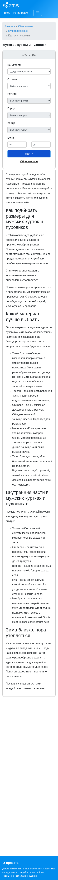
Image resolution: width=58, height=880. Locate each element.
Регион (12, 93)
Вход (7, 12)
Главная (10, 26)
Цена (10, 137)
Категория (14, 64)
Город (11, 108)
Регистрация (21, 12)
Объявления (25, 26)
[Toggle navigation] (37, 13)
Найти (29, 153)
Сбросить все (29, 161)
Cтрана (12, 79)
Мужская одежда (18, 30)
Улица (11, 123)
